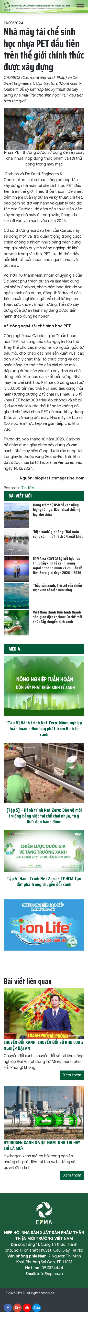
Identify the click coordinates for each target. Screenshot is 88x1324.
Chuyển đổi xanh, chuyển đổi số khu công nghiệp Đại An (43, 1045)
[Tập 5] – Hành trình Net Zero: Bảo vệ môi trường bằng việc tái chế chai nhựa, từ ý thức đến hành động (44, 816)
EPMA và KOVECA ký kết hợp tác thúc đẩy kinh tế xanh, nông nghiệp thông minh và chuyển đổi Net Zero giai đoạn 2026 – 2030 (58, 565)
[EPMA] (37, 6)
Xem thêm (72, 1075)
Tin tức (27, 488)
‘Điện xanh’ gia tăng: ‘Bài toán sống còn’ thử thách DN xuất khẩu (58, 534)
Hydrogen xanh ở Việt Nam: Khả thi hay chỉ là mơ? (42, 1145)
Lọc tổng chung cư (36, 1299)
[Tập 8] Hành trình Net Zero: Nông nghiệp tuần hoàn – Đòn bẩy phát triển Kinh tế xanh (44, 728)
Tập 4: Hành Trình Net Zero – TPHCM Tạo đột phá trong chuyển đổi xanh (44, 881)
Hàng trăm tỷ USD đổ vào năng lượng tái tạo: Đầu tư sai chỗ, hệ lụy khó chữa (56, 509)
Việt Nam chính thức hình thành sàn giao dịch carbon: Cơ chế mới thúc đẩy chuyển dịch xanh (57, 616)
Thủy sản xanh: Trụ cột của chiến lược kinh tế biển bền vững (57, 587)
